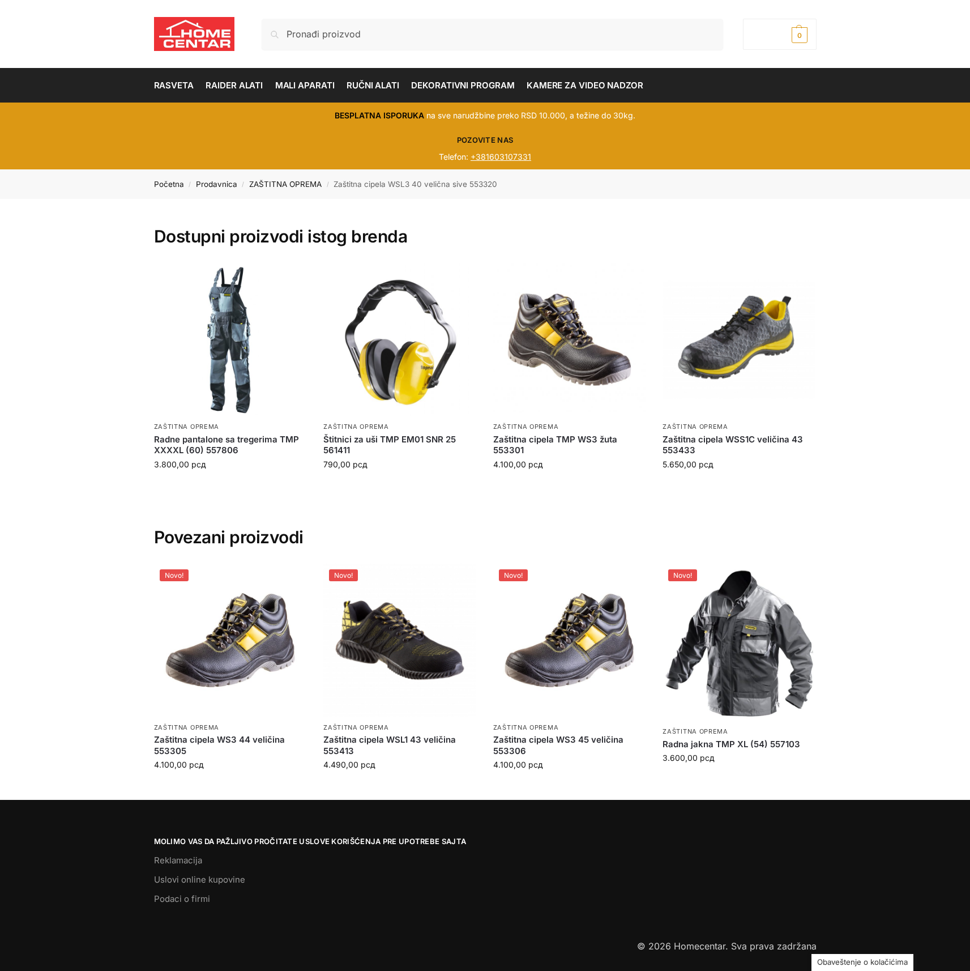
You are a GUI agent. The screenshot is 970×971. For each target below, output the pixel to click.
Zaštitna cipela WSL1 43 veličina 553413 (389, 745)
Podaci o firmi (182, 898)
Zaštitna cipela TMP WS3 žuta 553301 (555, 445)
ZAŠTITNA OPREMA (285, 184)
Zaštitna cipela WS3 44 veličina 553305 (219, 745)
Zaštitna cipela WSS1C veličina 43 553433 (733, 445)
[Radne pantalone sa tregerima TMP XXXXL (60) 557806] (230, 339)
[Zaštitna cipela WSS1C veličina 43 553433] (739, 339)
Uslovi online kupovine (199, 879)
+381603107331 (501, 156)
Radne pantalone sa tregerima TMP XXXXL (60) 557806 (226, 445)
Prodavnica (216, 184)
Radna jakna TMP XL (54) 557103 (731, 744)
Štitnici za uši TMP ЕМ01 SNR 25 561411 (389, 445)
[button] (779, 34)
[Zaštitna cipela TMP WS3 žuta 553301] (569, 339)
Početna (169, 184)
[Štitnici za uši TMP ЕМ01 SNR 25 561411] (399, 339)
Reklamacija (178, 860)
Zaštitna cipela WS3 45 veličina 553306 (558, 745)
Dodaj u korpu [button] (230, 788)
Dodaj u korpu (230, 488)
